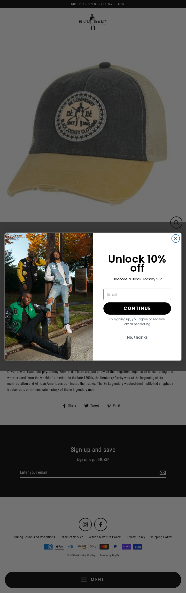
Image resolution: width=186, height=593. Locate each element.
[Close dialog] (176, 238)
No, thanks (137, 337)
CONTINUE (137, 308)
